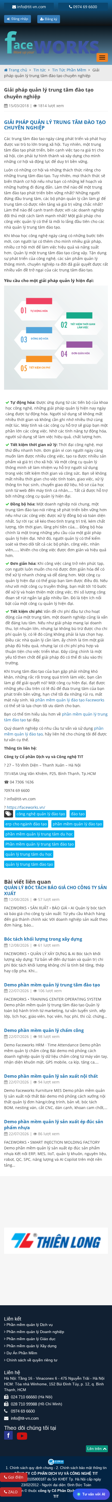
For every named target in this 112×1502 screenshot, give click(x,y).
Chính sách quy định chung (31, 1468)
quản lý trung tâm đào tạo (29, 864)
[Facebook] (8, 1435)
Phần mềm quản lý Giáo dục (31, 1339)
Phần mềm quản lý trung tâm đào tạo (39, 844)
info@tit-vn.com (31, 6)
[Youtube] (22, 1436)
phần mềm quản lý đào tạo (77, 823)
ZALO (12, 1491)
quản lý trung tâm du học (28, 854)
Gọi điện (15, 1477)
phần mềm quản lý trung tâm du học (39, 834)
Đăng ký (50, 19)
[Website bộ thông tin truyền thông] (56, 1461)
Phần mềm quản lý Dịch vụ (30, 1324)
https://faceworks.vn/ (26, 807)
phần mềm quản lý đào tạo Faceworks (69, 699)
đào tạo (78, 813)
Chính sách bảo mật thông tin (83, 1468)
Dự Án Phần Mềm (22, 1353)
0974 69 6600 (84, 6)
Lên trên (95, 1448)
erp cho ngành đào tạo (26, 823)
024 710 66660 (24, 1397)
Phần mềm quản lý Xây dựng (32, 1346)
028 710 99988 (24, 1404)
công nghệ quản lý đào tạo (41, 813)
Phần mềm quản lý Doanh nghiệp (35, 1332)
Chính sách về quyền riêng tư (32, 1360)
